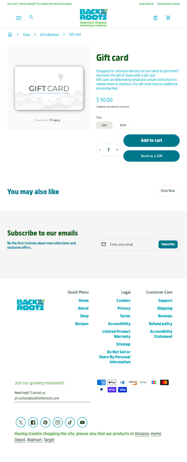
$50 (104, 125)
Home (84, 301)
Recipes (82, 324)
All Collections (49, 35)
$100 (123, 125)
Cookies (123, 301)
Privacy (123, 308)
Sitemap (123, 344)
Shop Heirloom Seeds (168, 4)
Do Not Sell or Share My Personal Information (114, 357)
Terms (125, 316)
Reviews (165, 316)
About (83, 308)
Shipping (100, 106)
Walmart (34, 439)
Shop (26, 35)
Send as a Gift (151, 156)
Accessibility (119, 324)
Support (165, 301)
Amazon (142, 433)
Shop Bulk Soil (146, 4)
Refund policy (160, 324)
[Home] (93, 18)
